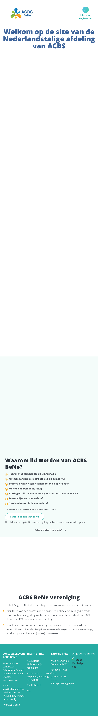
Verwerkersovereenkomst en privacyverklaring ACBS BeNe (40, 676)
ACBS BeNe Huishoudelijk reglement (34, 664)
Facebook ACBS (59, 664)
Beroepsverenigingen (62, 683)
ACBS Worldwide (60, 660)
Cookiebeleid (34, 685)
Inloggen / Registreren (85, 17)
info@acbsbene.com (13, 689)
